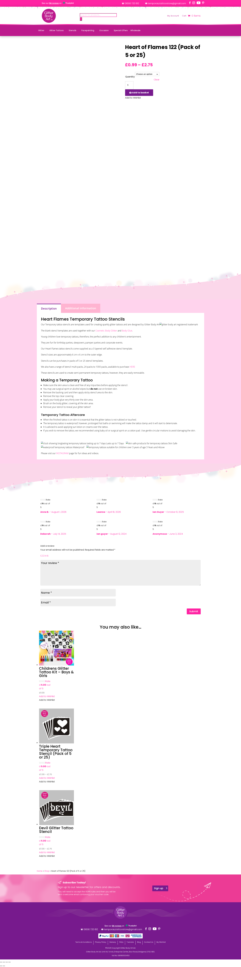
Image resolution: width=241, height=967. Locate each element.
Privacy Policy (100, 942)
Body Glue (127, 330)
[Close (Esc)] (9, 962)
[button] (47, 696)
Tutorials (130, 942)
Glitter (41, 30)
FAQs (121, 942)
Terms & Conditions (83, 942)
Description (49, 308)
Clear (156, 79)
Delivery (112, 942)
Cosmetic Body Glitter (106, 330)
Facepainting (87, 30)
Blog (139, 942)
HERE (132, 366)
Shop (46, 871)
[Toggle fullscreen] (4, 962)
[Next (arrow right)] (4, 965)
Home (39, 871)
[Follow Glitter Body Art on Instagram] (193, 2)
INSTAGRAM (62, 453)
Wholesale (135, 30)
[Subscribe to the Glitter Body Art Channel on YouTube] (198, 2)
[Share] (7, 962)
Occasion (104, 30)
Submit (193, 611)
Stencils (72, 30)
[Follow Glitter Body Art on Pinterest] (203, 2)
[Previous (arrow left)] (1, 965)
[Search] (81, 19)
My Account (173, 16)
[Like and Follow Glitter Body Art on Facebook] (190, 2)
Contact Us (148, 942)
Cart (184, 16)
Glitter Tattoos (56, 30)
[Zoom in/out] (1, 962)
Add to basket (140, 92)
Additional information (80, 308)
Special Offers (121, 30)
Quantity (130, 76)
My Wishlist (161, 942)
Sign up (158, 888)
